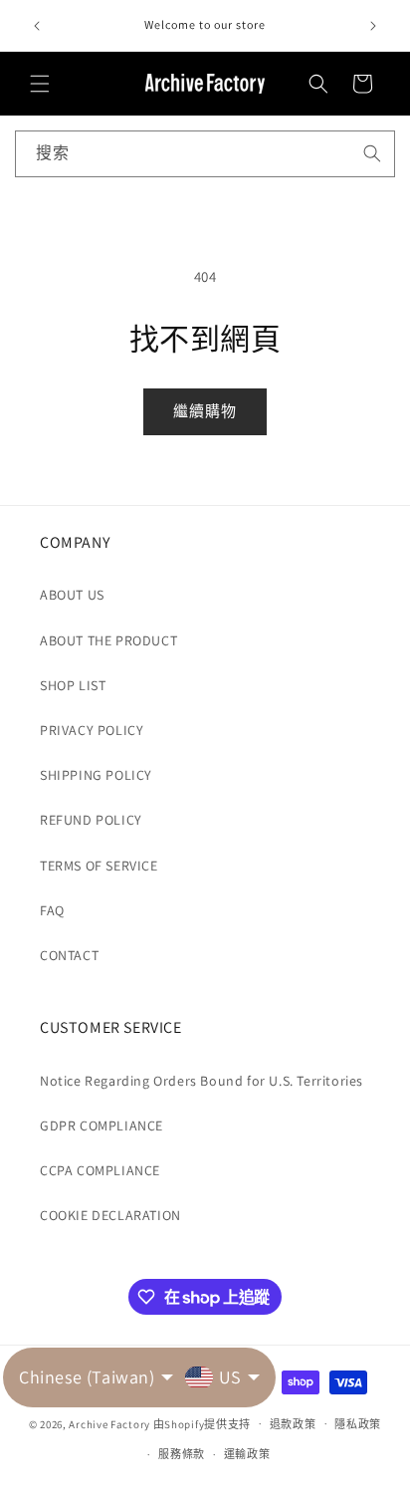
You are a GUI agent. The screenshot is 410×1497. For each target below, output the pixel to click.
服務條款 (181, 1454)
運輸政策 (247, 1454)
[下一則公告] (373, 26)
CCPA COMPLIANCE (100, 1170)
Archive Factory (109, 1423)
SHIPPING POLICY (96, 775)
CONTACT (69, 955)
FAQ (52, 910)
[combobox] (205, 153)
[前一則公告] (37, 26)
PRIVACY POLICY (91, 730)
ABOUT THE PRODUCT (108, 640)
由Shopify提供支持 (202, 1423)
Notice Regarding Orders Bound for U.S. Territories (201, 1081)
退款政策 (293, 1424)
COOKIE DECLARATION (110, 1215)
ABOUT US (72, 595)
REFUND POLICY (91, 820)
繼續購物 (205, 410)
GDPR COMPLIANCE (101, 1125)
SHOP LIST (72, 685)
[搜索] (372, 153)
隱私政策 (357, 1424)
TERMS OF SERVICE (99, 865)
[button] (40, 84)
